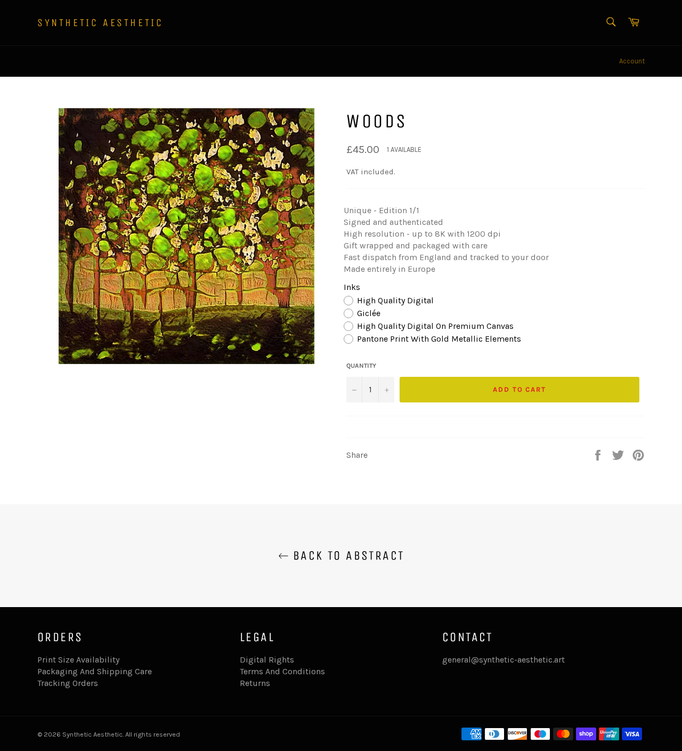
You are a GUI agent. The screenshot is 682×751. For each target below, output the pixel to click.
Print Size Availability (78, 660)
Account (632, 61)
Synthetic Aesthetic (100, 23)
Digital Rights (267, 660)
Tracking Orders (67, 683)
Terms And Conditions (282, 671)
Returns (255, 683)
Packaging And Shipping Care (94, 671)
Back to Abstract (346, 555)
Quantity (361, 365)
